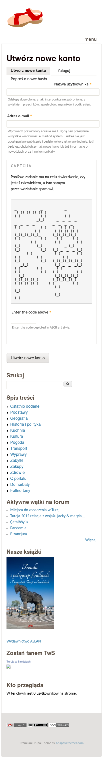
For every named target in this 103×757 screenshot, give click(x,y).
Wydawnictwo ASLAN (23, 641)
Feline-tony (20, 490)
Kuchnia (17, 430)
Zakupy (17, 466)
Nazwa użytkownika (73, 84)
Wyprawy (18, 454)
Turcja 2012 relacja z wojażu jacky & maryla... (47, 516)
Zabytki (16, 460)
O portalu (18, 478)
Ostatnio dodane (25, 406)
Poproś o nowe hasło (29, 79)
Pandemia (18, 528)
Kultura (16, 436)
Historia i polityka (25, 424)
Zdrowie (17, 472)
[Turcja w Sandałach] (8, 668)
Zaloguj (64, 71)
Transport (18, 448)
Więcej (90, 540)
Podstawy (19, 412)
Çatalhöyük (19, 522)
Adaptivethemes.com (70, 743)
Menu (90, 38)
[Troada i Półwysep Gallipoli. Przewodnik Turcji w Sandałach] (30, 627)
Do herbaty (20, 484)
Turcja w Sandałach (18, 661)
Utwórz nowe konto (30, 71)
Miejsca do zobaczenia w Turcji (35, 510)
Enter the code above (32, 312)
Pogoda (17, 442)
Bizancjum (18, 534)
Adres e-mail (19, 116)
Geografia (19, 418)
